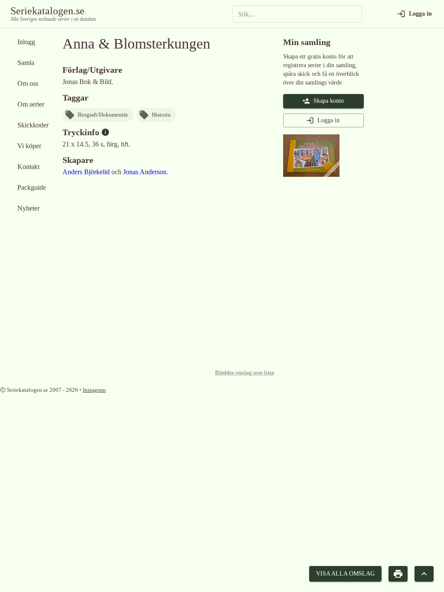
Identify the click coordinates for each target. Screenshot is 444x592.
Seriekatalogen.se (47, 10)
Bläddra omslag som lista (244, 373)
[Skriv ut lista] (398, 574)
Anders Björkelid (86, 172)
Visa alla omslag (345, 573)
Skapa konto (328, 101)
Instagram (94, 390)
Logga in (328, 120)
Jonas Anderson (144, 172)
